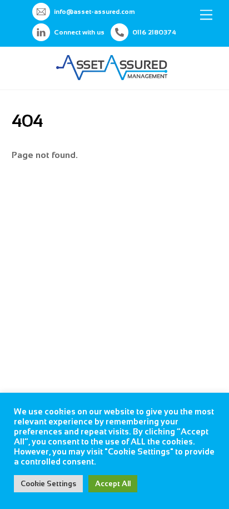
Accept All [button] (113, 484)
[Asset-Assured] (111, 75)
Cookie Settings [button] (48, 484)
